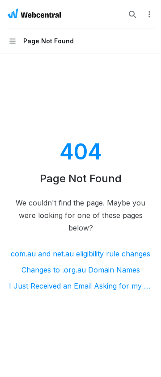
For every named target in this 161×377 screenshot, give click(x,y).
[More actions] (149, 14)
